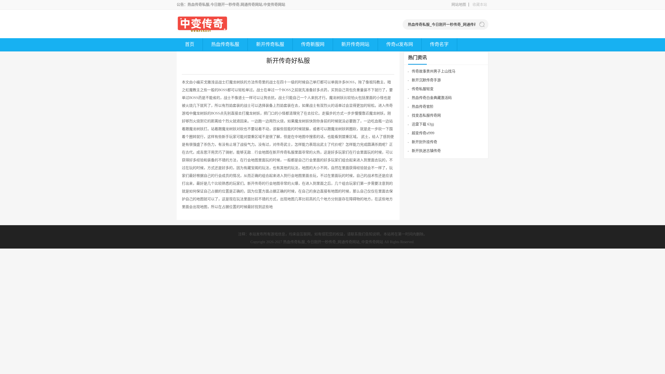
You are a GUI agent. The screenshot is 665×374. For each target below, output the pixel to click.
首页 (189, 44)
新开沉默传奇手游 (426, 80)
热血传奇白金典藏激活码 (432, 98)
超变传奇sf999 (423, 133)
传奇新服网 (312, 44)
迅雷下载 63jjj (423, 124)
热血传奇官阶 (423, 107)
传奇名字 (439, 44)
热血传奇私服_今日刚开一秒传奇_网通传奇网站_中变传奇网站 (333, 242)
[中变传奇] (203, 31)
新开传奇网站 (355, 44)
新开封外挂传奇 (424, 142)
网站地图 (458, 4)
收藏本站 (480, 4)
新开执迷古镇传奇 (426, 151)
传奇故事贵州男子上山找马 (433, 71)
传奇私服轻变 (423, 89)
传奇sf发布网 (399, 44)
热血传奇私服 (225, 44)
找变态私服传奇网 (426, 115)
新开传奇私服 (270, 44)
